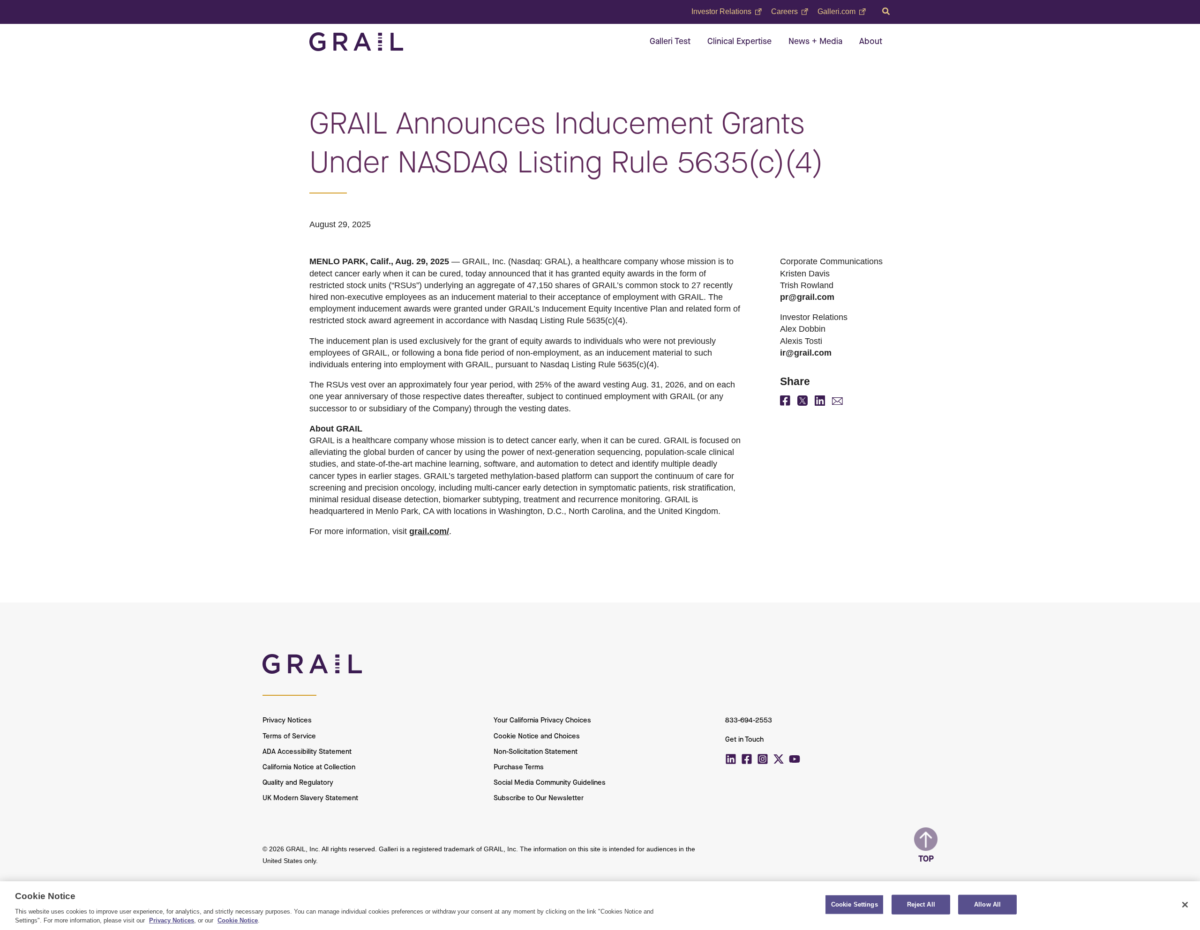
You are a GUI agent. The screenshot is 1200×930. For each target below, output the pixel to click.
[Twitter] (778, 759)
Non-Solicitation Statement (536, 752)
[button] (886, 12)
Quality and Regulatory (297, 783)
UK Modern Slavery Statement (310, 798)
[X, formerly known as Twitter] (802, 403)
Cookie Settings (854, 904)
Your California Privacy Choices (542, 720)
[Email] (837, 402)
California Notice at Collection (308, 767)
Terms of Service (289, 736)
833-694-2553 (748, 720)
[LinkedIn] (820, 403)
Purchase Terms (519, 767)
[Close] (1185, 904)
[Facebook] (785, 403)
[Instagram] (762, 759)
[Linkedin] (730, 759)
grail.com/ (429, 531)
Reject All (921, 904)
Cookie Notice (238, 920)
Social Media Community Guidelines (550, 783)
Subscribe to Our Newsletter (539, 798)
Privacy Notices (287, 720)
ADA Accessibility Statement (307, 752)
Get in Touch (744, 740)
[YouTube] (794, 759)
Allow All (987, 904)
